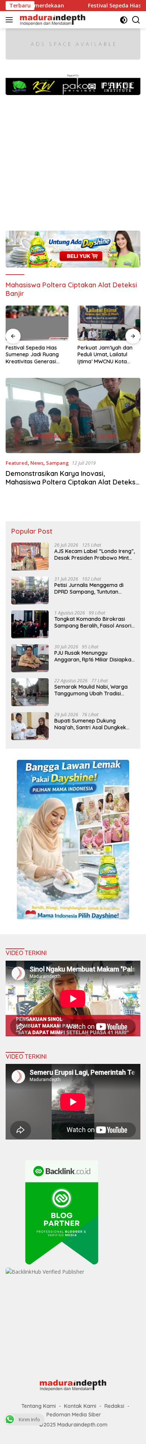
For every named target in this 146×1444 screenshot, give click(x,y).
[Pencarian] (136, 20)
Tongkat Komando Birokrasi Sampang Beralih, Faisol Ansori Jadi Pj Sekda (92, 622)
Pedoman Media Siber (73, 1414)
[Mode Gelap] (123, 20)
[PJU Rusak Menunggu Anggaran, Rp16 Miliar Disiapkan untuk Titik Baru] (30, 658)
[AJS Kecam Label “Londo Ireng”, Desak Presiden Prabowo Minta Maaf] (30, 557)
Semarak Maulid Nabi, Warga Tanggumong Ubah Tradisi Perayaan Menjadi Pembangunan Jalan (91, 690)
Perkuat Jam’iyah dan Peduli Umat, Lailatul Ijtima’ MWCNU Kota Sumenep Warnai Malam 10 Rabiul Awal (108, 354)
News (36, 462)
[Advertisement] (73, 159)
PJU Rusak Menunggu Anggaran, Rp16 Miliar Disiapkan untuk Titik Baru (94, 656)
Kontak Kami (80, 1406)
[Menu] (11, 19)
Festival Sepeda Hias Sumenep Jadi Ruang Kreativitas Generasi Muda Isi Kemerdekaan (34, 354)
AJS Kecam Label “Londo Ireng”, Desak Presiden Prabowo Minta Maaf (94, 554)
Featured (17, 462)
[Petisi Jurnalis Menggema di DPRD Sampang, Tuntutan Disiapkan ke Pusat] (30, 590)
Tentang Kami (38, 1406)
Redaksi (114, 1406)
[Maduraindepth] (52, 19)
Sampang (57, 462)
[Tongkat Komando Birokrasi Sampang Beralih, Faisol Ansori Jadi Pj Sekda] (30, 624)
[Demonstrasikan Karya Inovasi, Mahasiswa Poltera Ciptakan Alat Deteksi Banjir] (73, 416)
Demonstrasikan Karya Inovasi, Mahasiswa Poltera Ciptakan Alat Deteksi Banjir (71, 482)
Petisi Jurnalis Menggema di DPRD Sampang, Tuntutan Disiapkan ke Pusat (89, 588)
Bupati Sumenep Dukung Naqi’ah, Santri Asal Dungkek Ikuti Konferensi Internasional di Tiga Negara (93, 724)
